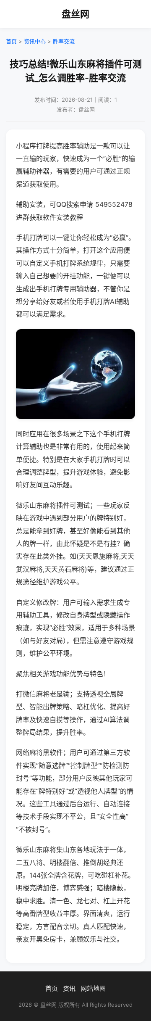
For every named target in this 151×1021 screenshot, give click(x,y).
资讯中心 (35, 41)
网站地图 (93, 988)
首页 (11, 41)
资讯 (69, 988)
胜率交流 (64, 41)
